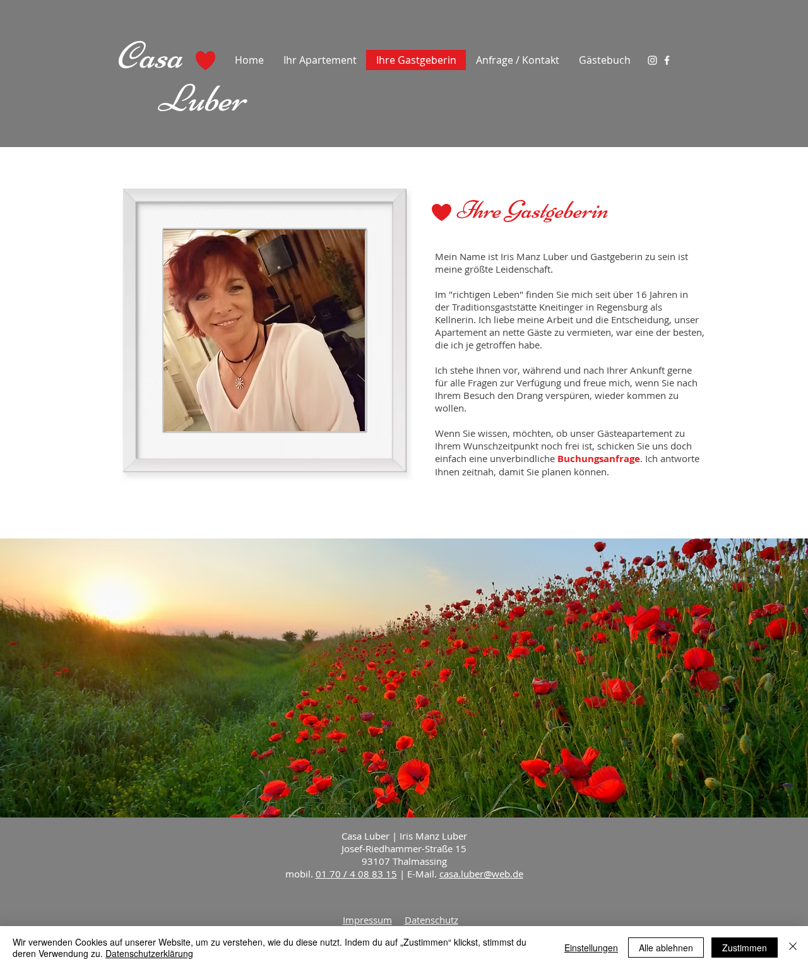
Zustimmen (744, 947)
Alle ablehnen (666, 947)
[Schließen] (792, 947)
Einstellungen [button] (591, 947)
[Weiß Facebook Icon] (667, 60)
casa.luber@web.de (481, 873)
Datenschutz (431, 919)
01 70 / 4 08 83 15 (356, 873)
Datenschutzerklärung (149, 953)
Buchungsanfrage (598, 458)
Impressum (367, 919)
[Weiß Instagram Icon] (652, 60)
